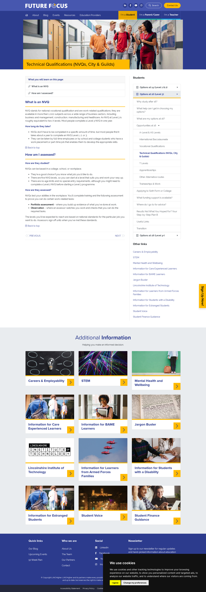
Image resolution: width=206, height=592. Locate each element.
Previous (34, 235)
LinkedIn (103, 547)
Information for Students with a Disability (153, 300)
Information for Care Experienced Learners (155, 268)
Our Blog (33, 548)
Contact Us (172, 5)
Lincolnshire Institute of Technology (151, 285)
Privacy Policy (88, 588)
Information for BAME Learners (149, 274)
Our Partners (68, 560)
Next (118, 235)
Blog (45, 15)
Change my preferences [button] (134, 583)
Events (56, 15)
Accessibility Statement (70, 588)
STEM (136, 257)
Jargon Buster (140, 280)
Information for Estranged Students (151, 305)
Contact (66, 565)
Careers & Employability (145, 252)
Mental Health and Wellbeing (148, 263)
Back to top (33, 147)
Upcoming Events (38, 554)
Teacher (171, 14)
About (35, 15)
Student (128, 14)
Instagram (104, 564)
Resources (69, 15)
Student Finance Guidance (146, 316)
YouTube (104, 558)
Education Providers (90, 15)
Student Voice (140, 311)
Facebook (104, 553)
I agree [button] (115, 583)
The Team (67, 554)
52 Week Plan (35, 560)
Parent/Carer (149, 14)
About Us (67, 548)
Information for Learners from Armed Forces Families (100, 472)
